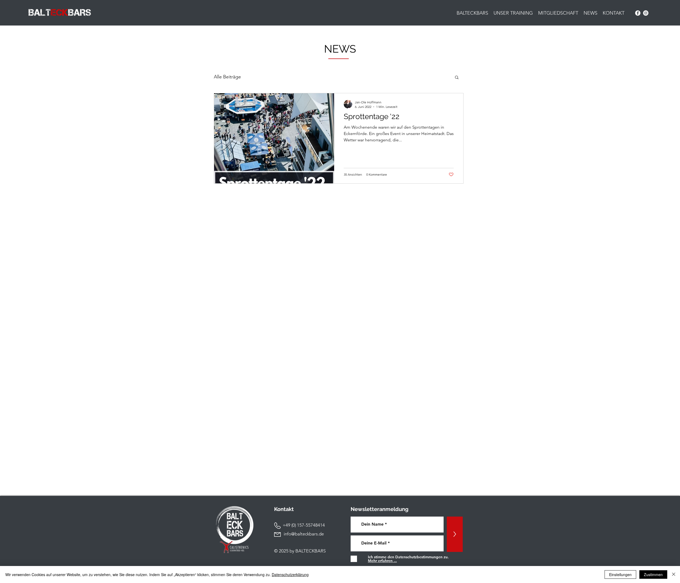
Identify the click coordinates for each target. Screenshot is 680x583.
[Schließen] (673, 574)
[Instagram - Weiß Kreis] (645, 13)
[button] (456, 78)
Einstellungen (620, 574)
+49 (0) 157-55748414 (299, 525)
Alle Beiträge (227, 77)
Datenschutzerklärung (290, 574)
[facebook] (637, 13)
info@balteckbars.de (304, 533)
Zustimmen (653, 574)
